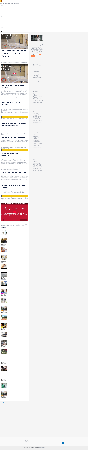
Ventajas (2, 24)
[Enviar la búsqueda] (40, 54)
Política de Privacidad (27, 439)
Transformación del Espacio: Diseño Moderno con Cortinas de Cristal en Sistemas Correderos (37, 77)
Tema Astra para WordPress (42, 447)
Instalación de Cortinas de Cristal (37, 65)
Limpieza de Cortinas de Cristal (36, 66)
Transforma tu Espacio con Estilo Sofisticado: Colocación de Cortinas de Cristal (37, 111)
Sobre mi (2, 27)
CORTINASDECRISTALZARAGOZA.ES (9, 3)
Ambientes (2, 8)
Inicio (2, 5)
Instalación (2, 13)
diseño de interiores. (35, 64)
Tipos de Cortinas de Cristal (36, 70)
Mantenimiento (3, 16)
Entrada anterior (2, 402)
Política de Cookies (27, 441)
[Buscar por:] (36, 54)
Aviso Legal (26, 440)
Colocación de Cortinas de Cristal (37, 63)
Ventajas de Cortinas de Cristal (36, 71)
